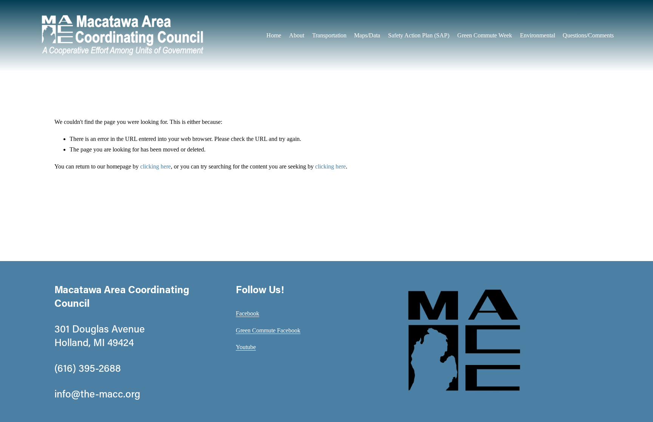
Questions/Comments (588, 35)
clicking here (155, 166)
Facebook (247, 313)
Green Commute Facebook (268, 330)
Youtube (246, 347)
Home (273, 35)
